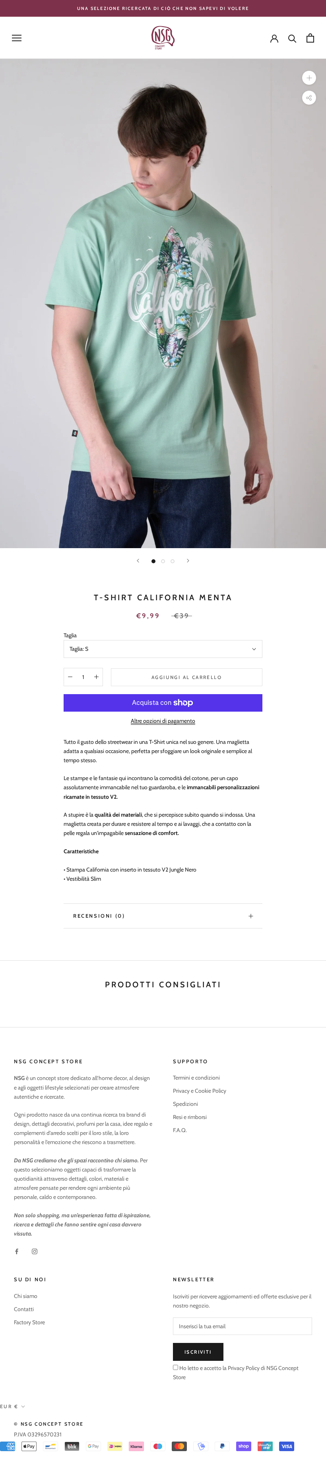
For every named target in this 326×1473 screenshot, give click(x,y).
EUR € (9, 1406)
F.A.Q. (180, 1130)
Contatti (24, 1309)
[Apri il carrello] (310, 38)
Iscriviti (198, 1352)
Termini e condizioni (196, 1077)
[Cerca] (292, 38)
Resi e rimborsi (190, 1117)
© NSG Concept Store (49, 1424)
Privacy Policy (243, 1368)
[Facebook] (16, 1250)
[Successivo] (188, 560)
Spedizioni (185, 1103)
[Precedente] (138, 560)
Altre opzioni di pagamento (163, 720)
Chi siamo (25, 1296)
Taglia (70, 635)
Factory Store (29, 1322)
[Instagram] (34, 1250)
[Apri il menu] (16, 38)
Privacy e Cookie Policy (199, 1090)
